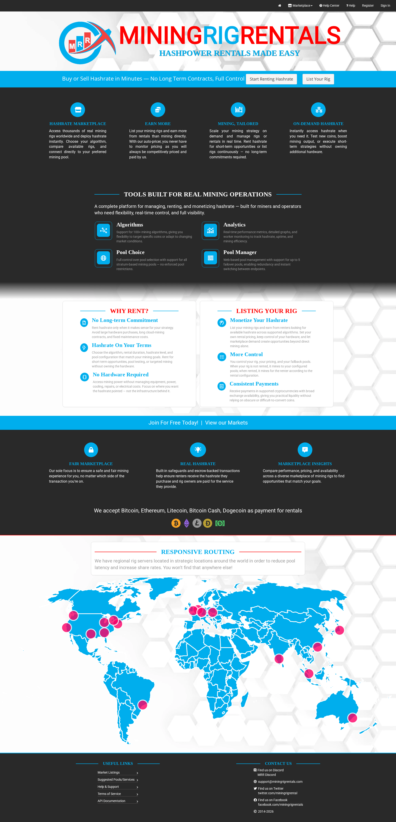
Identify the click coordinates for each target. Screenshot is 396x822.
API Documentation (111, 801)
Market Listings (109, 772)
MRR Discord (267, 775)
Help (351, 5)
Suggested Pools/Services (116, 779)
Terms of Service (109, 794)
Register (368, 5)
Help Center (330, 5)
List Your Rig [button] (318, 79)
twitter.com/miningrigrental (277, 793)
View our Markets (226, 422)
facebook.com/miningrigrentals (280, 804)
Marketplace (301, 5)
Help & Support (108, 786)
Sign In (385, 5)
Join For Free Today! (173, 422)
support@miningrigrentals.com (280, 781)
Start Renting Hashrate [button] (271, 79)
